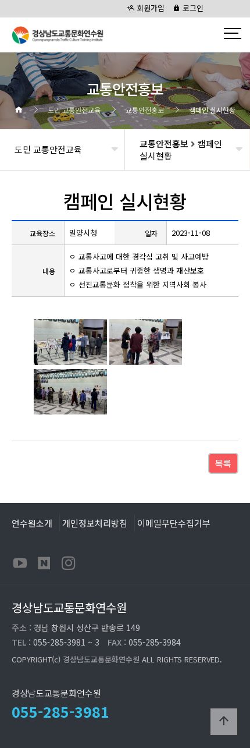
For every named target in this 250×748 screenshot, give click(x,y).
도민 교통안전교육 (48, 149)
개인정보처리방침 (94, 522)
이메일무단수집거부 (173, 522)
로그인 (191, 7)
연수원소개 (32, 522)
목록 (223, 463)
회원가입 (149, 7)
